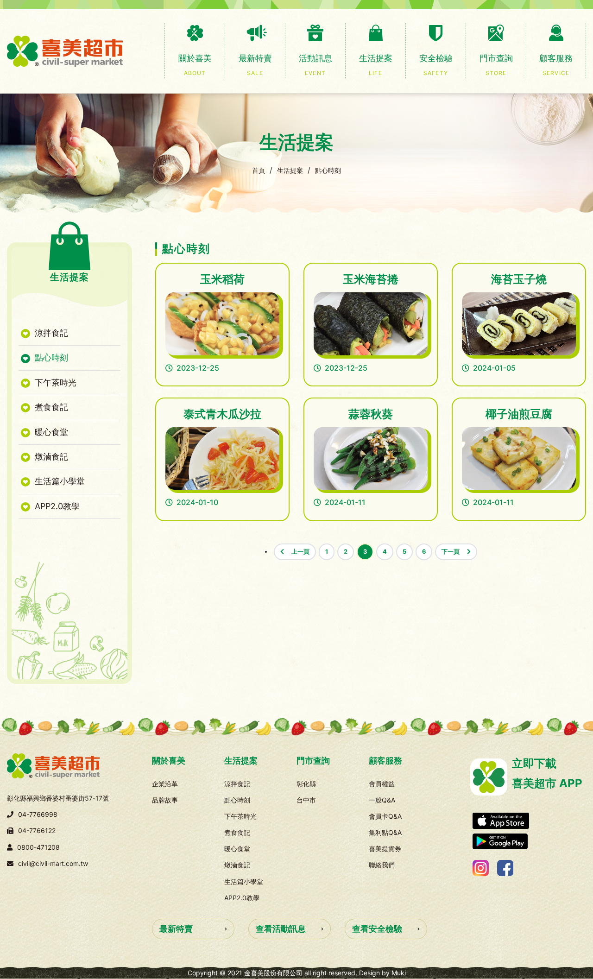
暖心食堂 (50, 432)
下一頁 (451, 551)
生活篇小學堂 (58, 481)
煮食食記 (50, 407)
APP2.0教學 (56, 506)
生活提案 (290, 170)
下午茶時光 (54, 382)
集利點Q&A (385, 832)
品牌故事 (165, 800)
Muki (398, 973)
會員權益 (382, 784)
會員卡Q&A (385, 816)
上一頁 (300, 551)
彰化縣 (306, 784)
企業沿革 (165, 784)
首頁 (258, 170)
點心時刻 (328, 170)
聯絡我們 (382, 865)
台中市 (306, 800)
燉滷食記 (50, 456)
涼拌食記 (50, 333)
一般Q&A (382, 800)
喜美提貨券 (385, 849)
